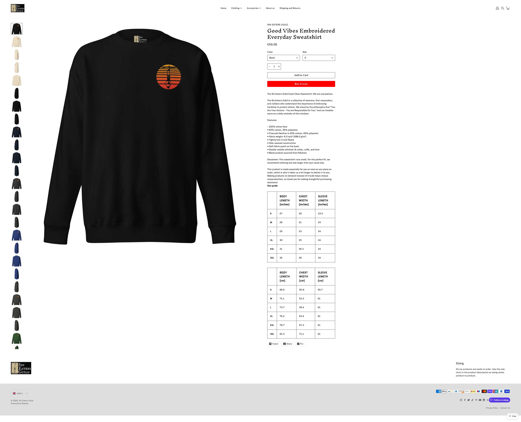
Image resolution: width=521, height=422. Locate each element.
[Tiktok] (472, 400)
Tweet (275, 343)
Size (305, 51)
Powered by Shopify (19, 403)
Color (270, 51)
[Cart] (508, 8)
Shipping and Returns (290, 8)
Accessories (252, 8)
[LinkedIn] (484, 400)
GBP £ (20, 393)
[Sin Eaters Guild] (17, 8)
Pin (301, 343)
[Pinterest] (476, 400)
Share (289, 343)
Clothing (235, 8)
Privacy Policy (492, 408)
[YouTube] (480, 400)
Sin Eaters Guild (26, 400)
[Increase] (279, 67)
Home (223, 8)
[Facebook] (465, 400)
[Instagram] (461, 400)
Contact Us (505, 408)
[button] (502, 8)
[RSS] (487, 400)
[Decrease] (269, 67)
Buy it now (301, 84)
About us (270, 8)
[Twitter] (468, 400)
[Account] (497, 8)
